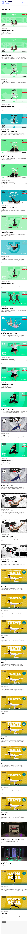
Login (23, 2)
